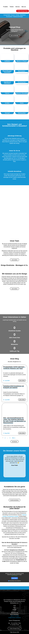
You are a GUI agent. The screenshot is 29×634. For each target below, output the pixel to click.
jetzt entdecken (14, 35)
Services (17, 6)
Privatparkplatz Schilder (12, 516)
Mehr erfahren (14, 575)
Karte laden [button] (14, 578)
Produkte (5, 6)
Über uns (24, 6)
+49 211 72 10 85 (14, 616)
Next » (13, 437)
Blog (14, 607)
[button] (1, 31)
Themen (12, 6)
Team (14, 605)
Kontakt (14, 609)
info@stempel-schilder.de (14, 617)
